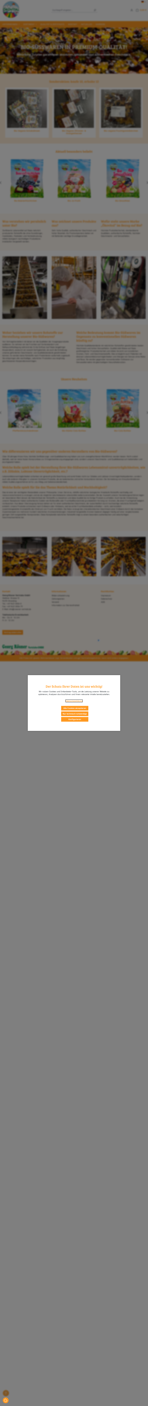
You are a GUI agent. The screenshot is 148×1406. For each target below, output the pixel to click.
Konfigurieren (74, 719)
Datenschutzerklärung (74, 701)
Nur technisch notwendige (75, 714)
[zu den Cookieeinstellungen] (6, 1400)
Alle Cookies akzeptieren (74, 708)
